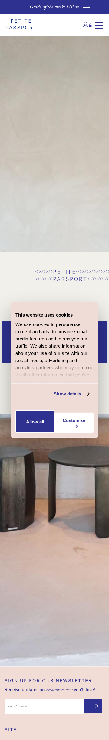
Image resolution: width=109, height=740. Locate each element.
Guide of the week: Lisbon (55, 7)
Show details (67, 393)
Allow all (35, 421)
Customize (74, 420)
